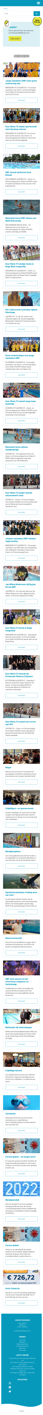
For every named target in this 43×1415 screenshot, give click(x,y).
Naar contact (15, 39)
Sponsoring (22, 1348)
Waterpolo (22, 1342)
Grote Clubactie (12, 1288)
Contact (5, 8)
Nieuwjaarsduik (12, 1199)
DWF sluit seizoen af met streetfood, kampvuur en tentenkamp (16, 981)
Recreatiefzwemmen (22, 1346)
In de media (22, 1350)
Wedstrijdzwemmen (22, 1344)
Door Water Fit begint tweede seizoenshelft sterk (18, 494)
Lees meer (21, 100)
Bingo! (8, 767)
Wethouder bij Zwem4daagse (18, 1027)
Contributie (10, 1113)
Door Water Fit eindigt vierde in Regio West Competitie (19, 265)
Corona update (12, 1245)
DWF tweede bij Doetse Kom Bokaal (22, 1366)
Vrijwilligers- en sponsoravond (19, 808)
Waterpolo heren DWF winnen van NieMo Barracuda (20, 219)
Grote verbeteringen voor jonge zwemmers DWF (19, 356)
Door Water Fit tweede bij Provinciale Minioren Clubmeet (19, 675)
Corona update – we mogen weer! (20, 1156)
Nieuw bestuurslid (13, 938)
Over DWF (22, 1340)
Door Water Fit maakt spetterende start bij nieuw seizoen (21, 127)
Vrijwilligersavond (13, 1070)
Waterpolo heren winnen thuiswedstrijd (16, 448)
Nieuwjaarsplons (13, 851)
